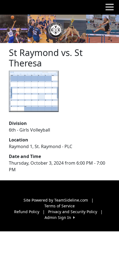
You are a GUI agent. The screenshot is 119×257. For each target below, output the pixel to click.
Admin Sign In (59, 217)
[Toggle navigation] (109, 6)
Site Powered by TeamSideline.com (56, 200)
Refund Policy (26, 211)
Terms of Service (59, 205)
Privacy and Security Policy (72, 211)
